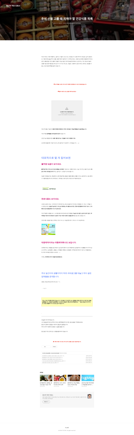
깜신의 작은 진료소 (13, 6)
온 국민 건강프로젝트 (46, 353)
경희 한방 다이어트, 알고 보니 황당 (49, 362)
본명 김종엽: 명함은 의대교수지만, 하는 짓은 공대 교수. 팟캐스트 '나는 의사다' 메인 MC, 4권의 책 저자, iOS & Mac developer (64, 398)
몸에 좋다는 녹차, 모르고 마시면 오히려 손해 (51, 357)
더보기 (44, 288)
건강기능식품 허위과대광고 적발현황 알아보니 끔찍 (53, 360)
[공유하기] (47, 347)
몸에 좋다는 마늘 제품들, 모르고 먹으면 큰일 (51, 359)
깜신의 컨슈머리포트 (55, 353)
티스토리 (67, 427)
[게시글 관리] (49, 347)
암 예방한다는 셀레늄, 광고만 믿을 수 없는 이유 (52, 355)
